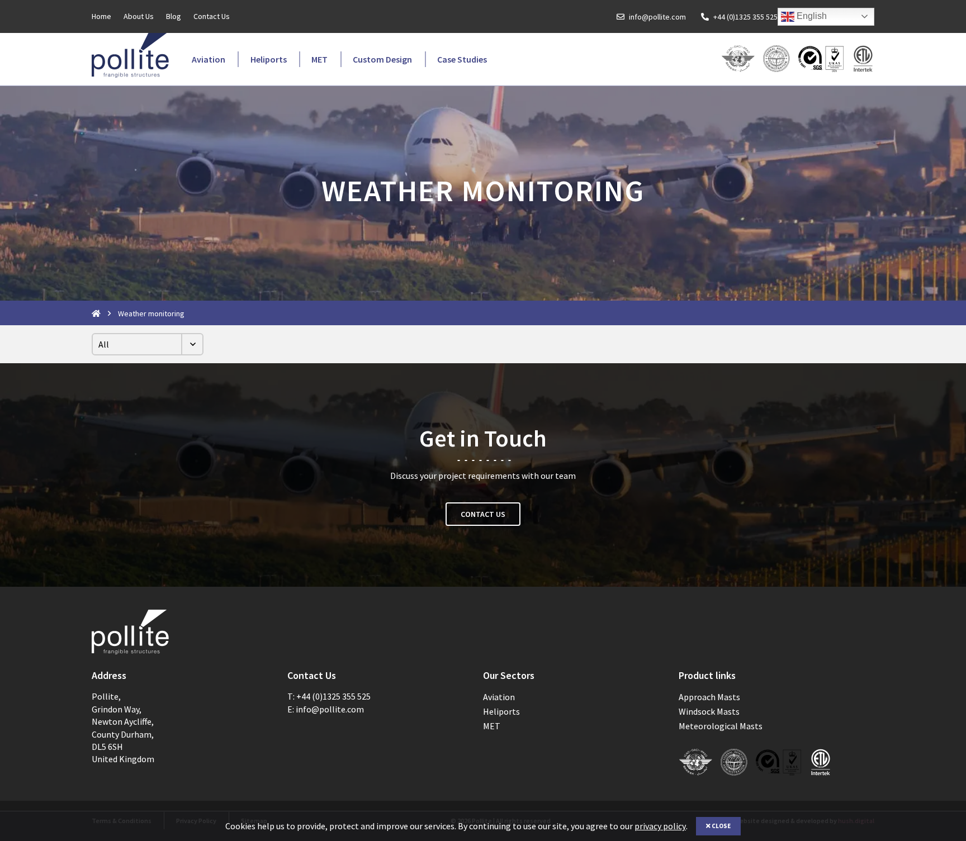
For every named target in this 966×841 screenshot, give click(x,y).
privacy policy (660, 826)
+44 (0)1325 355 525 (745, 16)
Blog (173, 16)
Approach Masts (709, 696)
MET (319, 59)
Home (101, 16)
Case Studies (462, 59)
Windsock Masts (709, 711)
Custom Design (382, 59)
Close (721, 826)
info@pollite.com (657, 16)
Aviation (208, 59)
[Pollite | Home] (130, 55)
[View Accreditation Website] (821, 59)
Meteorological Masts (721, 725)
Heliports (268, 59)
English (810, 16)
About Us (139, 16)
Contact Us (211, 16)
